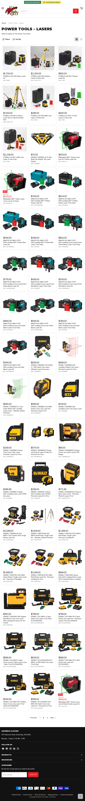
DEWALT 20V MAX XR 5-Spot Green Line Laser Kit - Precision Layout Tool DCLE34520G (69, 619)
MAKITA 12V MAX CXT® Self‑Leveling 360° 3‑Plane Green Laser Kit (40, 201)
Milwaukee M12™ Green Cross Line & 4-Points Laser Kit (69, 158)
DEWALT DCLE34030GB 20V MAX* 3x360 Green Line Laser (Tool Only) (42, 662)
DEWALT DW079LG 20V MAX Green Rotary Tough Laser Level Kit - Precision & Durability (14, 577)
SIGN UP (33, 775)
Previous (33, 718)
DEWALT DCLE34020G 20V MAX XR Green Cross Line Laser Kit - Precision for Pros (41, 704)
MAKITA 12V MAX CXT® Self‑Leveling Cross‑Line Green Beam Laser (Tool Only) (14, 325)
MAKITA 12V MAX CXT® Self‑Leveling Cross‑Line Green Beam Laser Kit (42, 325)
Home (4, 23)
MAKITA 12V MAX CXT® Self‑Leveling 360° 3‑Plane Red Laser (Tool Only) (42, 242)
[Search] (76, 11)
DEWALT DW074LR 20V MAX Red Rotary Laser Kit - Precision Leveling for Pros (42, 577)
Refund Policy (16, 794)
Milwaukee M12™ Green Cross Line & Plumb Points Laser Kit (69, 703)
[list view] (81, 39)
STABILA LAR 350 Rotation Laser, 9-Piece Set (40, 77)
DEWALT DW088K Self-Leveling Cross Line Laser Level (69, 408)
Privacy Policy (27, 794)
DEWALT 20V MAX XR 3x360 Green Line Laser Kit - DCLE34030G (69, 662)
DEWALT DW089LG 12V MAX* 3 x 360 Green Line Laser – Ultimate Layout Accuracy (42, 367)
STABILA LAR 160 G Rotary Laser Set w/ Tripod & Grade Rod (13, 118)
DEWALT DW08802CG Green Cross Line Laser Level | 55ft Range (69, 452)
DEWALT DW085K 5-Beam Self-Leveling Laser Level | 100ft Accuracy (14, 494)
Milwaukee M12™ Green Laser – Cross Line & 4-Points (14, 200)
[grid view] (76, 39)
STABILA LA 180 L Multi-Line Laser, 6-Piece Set (13, 158)
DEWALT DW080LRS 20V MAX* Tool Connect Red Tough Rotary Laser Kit (14, 535)
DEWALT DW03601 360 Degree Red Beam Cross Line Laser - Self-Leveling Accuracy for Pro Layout (14, 620)
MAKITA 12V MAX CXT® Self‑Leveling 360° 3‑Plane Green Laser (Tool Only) (68, 201)
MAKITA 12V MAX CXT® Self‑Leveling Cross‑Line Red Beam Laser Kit (13, 367)
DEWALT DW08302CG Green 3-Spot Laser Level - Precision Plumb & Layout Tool (70, 494)
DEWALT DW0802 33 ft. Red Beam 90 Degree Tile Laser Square (41, 159)
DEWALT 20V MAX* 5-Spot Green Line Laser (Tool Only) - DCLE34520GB (42, 619)
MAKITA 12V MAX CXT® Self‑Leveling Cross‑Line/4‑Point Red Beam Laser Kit (70, 284)
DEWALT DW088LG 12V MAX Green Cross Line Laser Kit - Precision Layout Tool (41, 409)
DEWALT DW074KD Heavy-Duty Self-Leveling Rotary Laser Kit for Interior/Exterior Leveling (69, 577)
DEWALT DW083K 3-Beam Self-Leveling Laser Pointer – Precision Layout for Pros (41, 494)
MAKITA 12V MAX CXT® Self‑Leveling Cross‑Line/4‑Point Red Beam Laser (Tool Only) (42, 284)
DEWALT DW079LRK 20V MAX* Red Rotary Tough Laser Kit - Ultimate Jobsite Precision (42, 535)
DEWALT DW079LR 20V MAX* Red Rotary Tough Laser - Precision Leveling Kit (69, 535)
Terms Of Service (40, 794)
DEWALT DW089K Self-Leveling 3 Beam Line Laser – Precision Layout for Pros (69, 367)
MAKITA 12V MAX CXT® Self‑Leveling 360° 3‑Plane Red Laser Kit (14, 242)
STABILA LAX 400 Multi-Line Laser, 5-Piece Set (41, 117)
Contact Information (66, 794)
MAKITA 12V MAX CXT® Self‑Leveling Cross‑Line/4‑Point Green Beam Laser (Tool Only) (70, 242)
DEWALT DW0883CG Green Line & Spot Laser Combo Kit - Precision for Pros (42, 452)
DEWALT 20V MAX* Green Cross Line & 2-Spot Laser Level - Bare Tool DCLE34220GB (14, 662)
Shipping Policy (53, 794)
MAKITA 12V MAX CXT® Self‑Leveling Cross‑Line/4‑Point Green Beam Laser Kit (14, 284)
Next (52, 718)
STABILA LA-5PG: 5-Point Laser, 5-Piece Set (67, 117)
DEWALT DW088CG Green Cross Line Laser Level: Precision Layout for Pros (13, 452)
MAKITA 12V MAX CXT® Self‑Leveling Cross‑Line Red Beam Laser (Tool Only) (68, 325)
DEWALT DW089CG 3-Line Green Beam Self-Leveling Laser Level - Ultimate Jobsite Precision (14, 410)
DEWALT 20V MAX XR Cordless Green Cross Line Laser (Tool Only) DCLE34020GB (14, 704)
